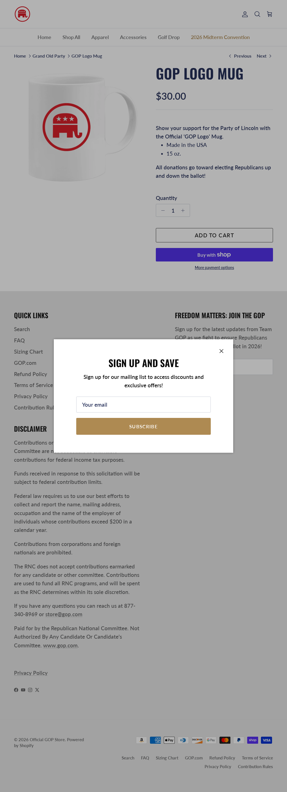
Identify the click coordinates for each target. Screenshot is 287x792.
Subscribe (143, 426)
